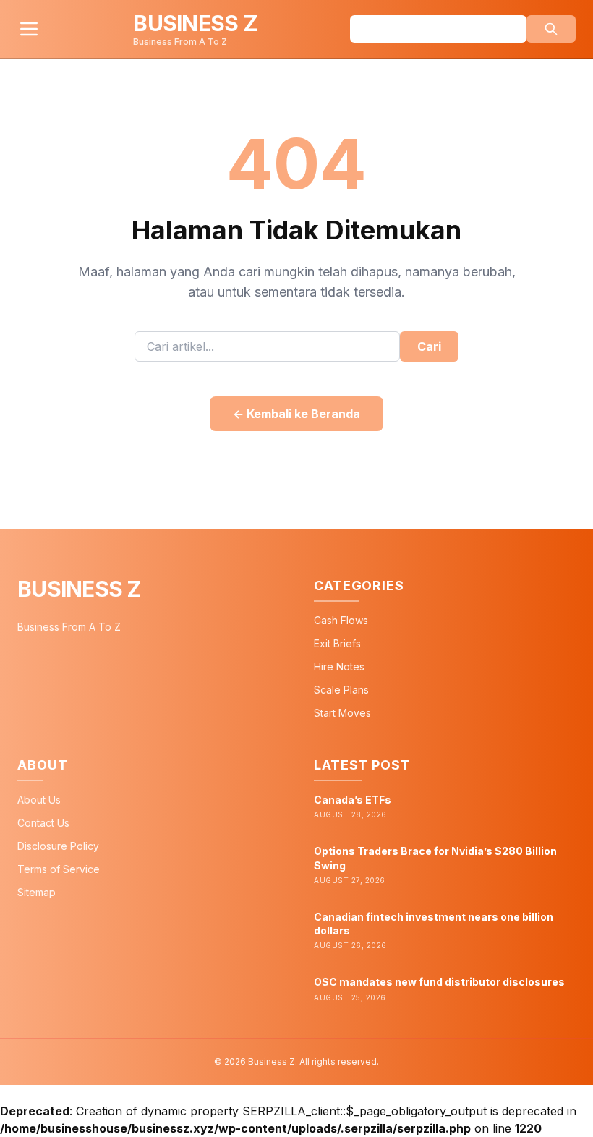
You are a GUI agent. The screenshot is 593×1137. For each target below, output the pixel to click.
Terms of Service (58, 869)
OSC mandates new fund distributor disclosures (439, 982)
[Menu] (28, 29)
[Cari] (551, 29)
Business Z (79, 589)
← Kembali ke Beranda (296, 413)
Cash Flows (341, 620)
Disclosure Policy (58, 846)
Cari (429, 346)
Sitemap (36, 892)
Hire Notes (339, 666)
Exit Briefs (337, 643)
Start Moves (342, 713)
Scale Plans (341, 690)
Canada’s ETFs (352, 799)
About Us (39, 799)
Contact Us (43, 823)
